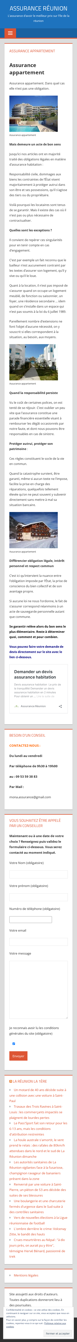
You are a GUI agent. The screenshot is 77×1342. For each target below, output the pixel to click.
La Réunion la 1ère (30, 1081)
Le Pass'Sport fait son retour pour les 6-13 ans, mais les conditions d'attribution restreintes (38, 1128)
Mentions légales (26, 1275)
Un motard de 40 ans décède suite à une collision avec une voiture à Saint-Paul (37, 1095)
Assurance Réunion (38, 8)
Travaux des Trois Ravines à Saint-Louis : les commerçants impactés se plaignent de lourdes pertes (35, 1112)
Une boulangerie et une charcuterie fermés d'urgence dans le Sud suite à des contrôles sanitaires (37, 1206)
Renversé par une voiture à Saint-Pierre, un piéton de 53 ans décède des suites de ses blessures (37, 1190)
